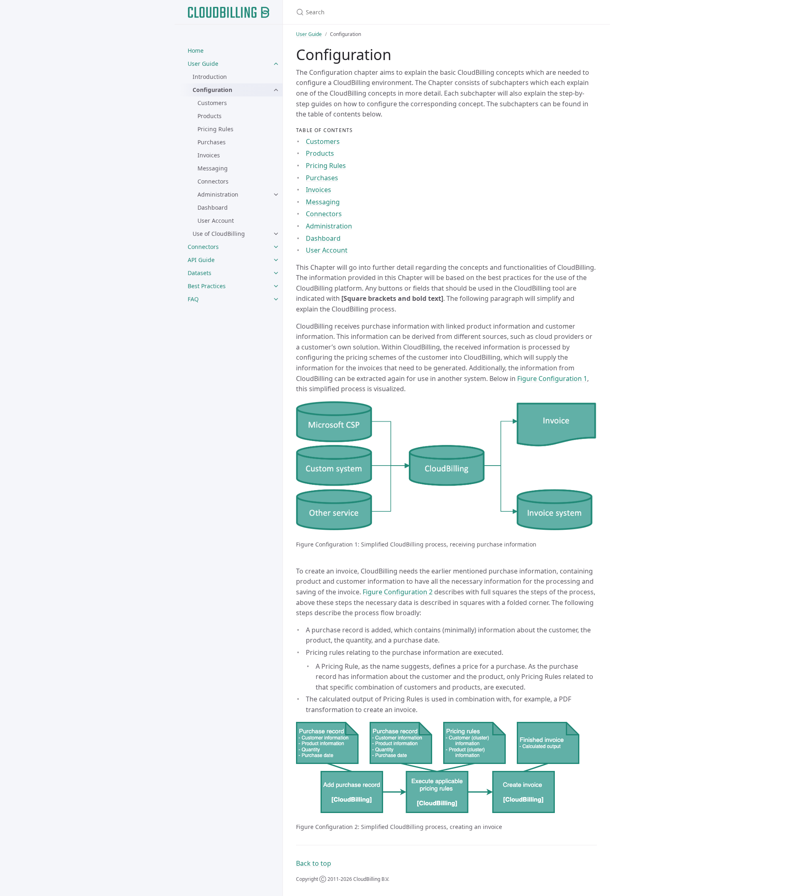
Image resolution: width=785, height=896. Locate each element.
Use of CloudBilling (219, 233)
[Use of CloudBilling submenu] (276, 233)
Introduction (210, 77)
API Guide (201, 260)
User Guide (203, 63)
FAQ (193, 299)
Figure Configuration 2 (398, 591)
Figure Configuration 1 (552, 378)
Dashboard (212, 207)
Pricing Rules (215, 129)
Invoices (208, 155)
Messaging (212, 168)
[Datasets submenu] (276, 273)
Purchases (211, 142)
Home (196, 50)
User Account (215, 220)
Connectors (213, 181)
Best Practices (207, 286)
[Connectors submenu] (276, 246)
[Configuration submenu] (276, 89)
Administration (217, 194)
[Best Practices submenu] (276, 286)
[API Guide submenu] (276, 260)
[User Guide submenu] (276, 63)
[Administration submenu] (276, 194)
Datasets (199, 273)
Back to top (313, 863)
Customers (212, 103)
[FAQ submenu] (276, 299)
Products (209, 116)
